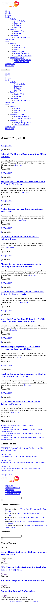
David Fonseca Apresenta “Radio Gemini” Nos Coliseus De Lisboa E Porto (22, 292)
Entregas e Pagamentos (22, 60)
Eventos (8, 15)
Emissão (13, 19)
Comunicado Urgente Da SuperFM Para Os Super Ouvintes (22, 429)
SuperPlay (18, 27)
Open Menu (5, 70)
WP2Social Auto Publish (16, 601)
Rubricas (17, 25)
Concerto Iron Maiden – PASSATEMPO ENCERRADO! (21, 433)
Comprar (4, 561)
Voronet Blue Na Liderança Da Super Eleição (17, 425)
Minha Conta (10, 64)
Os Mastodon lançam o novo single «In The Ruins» (19, 456)
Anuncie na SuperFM (22, 37)
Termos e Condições (21, 62)
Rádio (7, 17)
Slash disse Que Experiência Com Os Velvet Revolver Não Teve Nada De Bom (20, 347)
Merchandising (19, 47)
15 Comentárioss (7, 427)
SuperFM (13, 29)
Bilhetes (17, 45)
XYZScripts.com (34, 601)
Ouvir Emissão (19, 21)
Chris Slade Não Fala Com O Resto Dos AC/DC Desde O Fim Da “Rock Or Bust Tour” (23, 320)
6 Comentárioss (6, 431)
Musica (16, 49)
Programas (18, 23)
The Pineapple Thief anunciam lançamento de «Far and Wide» (23, 462)
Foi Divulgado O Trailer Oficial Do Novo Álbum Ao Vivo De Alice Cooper (23, 182)
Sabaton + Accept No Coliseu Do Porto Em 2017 (23, 580)
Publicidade (14, 35)
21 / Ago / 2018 (6, 146)
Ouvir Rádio (9, 66)
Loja (7, 41)
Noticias (8, 13)
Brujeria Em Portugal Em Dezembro (18, 591)
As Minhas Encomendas (22, 56)
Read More (18, 165)
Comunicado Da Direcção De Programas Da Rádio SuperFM (22, 437)
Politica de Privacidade (13, 492)
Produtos (13, 43)
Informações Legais (17, 58)
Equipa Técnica (19, 31)
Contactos (17, 33)
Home (7, 11)
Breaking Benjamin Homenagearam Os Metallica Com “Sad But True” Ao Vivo (23, 375)
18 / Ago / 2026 (6, 454)
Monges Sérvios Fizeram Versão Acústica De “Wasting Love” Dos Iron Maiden (21, 265)
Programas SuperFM (12, 488)
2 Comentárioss (6, 435)
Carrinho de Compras (21, 54)
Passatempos (9, 39)
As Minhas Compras (17, 52)
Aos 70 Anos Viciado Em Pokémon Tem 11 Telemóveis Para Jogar (20, 402)
